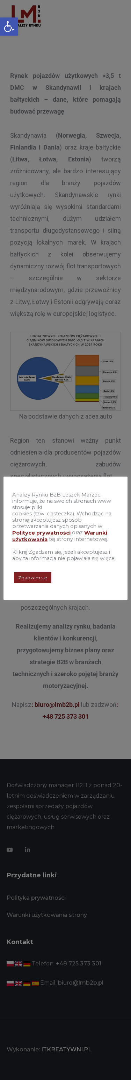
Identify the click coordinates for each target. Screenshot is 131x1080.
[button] (9, 26)
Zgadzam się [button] (32, 577)
